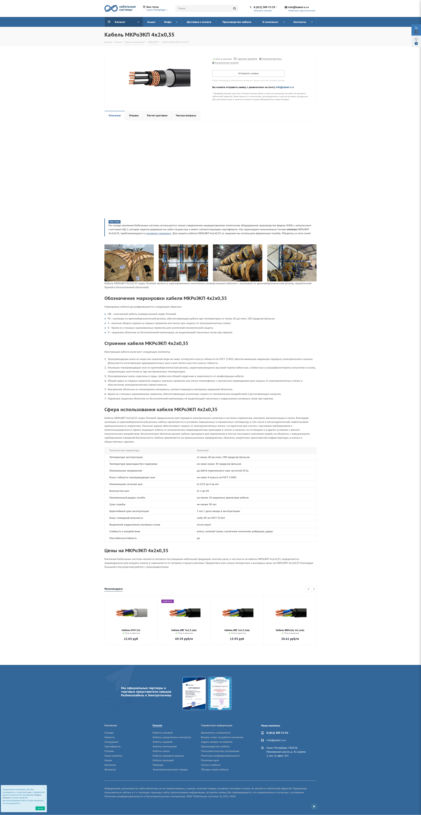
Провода (158, 764)
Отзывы (109, 751)
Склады (109, 732)
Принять (40, 808)
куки (29, 792)
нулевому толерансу (158, 233)
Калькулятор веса (272, 58)
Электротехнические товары (170, 769)
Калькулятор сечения (226, 62)
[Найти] (234, 8)
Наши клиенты (113, 755)
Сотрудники (111, 741)
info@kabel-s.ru (298, 7)
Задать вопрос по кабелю (217, 741)
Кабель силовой (163, 732)
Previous (308, 589)
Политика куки (210, 760)
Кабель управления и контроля (172, 737)
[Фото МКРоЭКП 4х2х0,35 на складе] (183, 262)
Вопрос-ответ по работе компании (222, 737)
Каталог (157, 725)
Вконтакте (314, 806)
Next (314, 589)
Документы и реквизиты (216, 732)
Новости (109, 737)
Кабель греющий (163, 760)
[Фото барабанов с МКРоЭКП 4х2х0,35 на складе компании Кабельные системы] (129, 262)
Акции (108, 760)
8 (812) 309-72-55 (264, 7)
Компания (110, 725)
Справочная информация (216, 725)
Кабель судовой (162, 741)
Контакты (110, 764)
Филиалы (110, 769)
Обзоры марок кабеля (214, 769)
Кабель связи (161, 751)
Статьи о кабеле (211, 764)
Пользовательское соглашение (220, 751)
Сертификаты (112, 746)
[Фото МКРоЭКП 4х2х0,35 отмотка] (292, 262)
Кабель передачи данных (168, 755)
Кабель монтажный (165, 746)
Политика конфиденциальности (220, 755)
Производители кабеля (215, 746)
